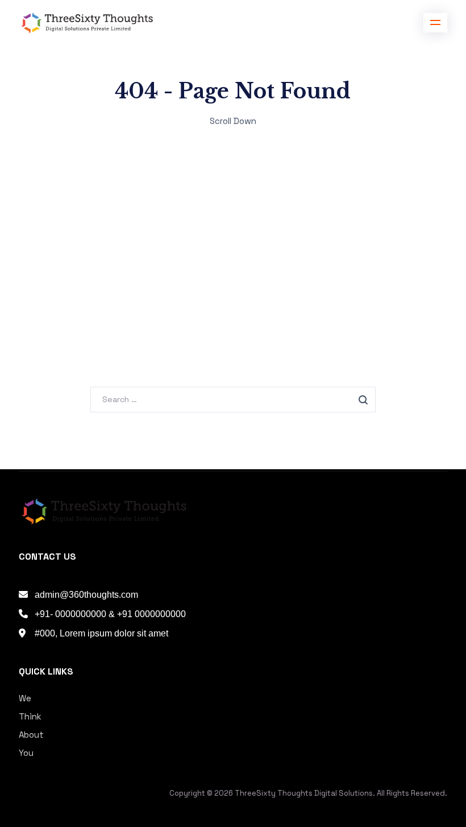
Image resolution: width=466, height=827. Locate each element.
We (25, 698)
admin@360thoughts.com (86, 594)
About (31, 734)
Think (30, 716)
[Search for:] (233, 399)
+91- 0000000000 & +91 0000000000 (110, 614)
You (26, 752)
